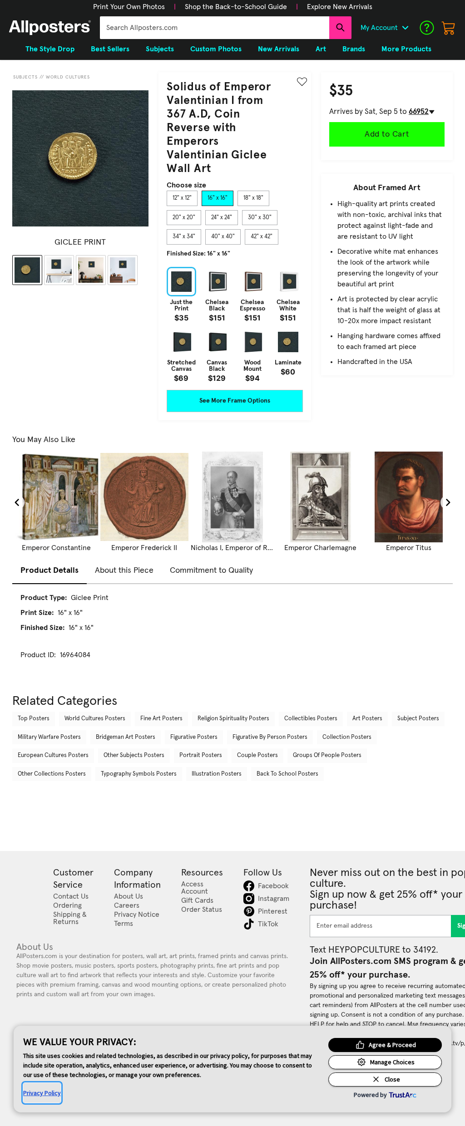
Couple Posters (257, 755)
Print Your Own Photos (129, 6)
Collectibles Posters (310, 719)
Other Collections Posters (52, 774)
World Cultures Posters (94, 719)
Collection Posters (346, 737)
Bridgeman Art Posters (125, 737)
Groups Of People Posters (327, 755)
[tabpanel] (235, 324)
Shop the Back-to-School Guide (236, 6)
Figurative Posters (194, 737)
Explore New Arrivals (339, 6)
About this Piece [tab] (124, 570)
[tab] (182, 198)
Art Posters (367, 719)
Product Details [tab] (49, 570)
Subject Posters (418, 719)
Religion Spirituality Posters (233, 719)
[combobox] (214, 27)
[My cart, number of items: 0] (448, 27)
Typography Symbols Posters (139, 774)
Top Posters (33, 719)
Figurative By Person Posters (269, 737)
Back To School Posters (287, 774)
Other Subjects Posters (134, 755)
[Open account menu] (405, 27)
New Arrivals (278, 49)
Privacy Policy (42, 1093)
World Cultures (68, 77)
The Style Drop (49, 49)
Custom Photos (216, 49)
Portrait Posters (200, 755)
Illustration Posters (217, 774)
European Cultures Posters (53, 755)
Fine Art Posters (161, 719)
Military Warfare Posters (49, 737)
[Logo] (50, 28)
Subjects (25, 77)
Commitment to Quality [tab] (211, 570)
